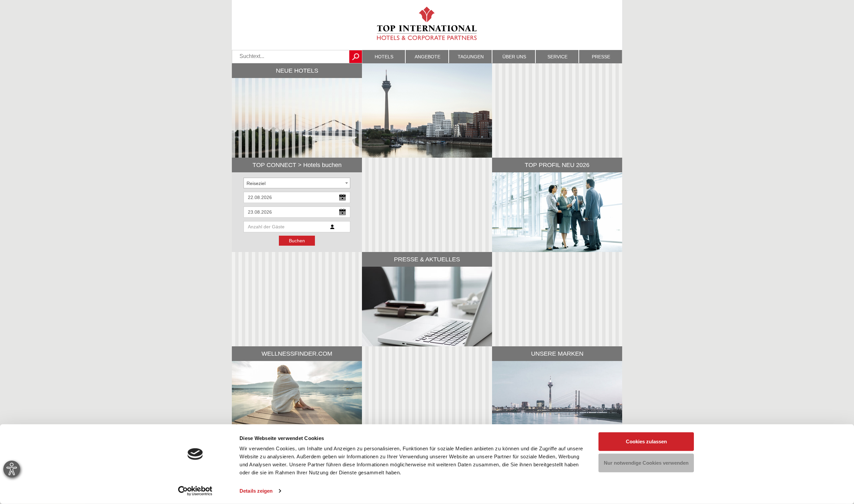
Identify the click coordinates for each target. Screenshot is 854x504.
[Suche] (355, 56)
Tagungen (471, 56)
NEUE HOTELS (297, 70)
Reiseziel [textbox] (256, 183)
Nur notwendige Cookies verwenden (646, 462)
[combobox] (297, 183)
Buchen (297, 240)
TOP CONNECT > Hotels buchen (297, 165)
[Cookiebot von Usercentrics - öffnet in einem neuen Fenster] (195, 491)
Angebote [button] (427, 56)
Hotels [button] (384, 56)
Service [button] (557, 56)
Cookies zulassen (646, 441)
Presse (601, 56)
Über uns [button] (514, 56)
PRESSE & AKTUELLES (427, 259)
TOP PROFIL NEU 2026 (557, 165)
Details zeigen (256, 491)
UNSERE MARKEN (557, 353)
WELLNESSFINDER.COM (297, 353)
